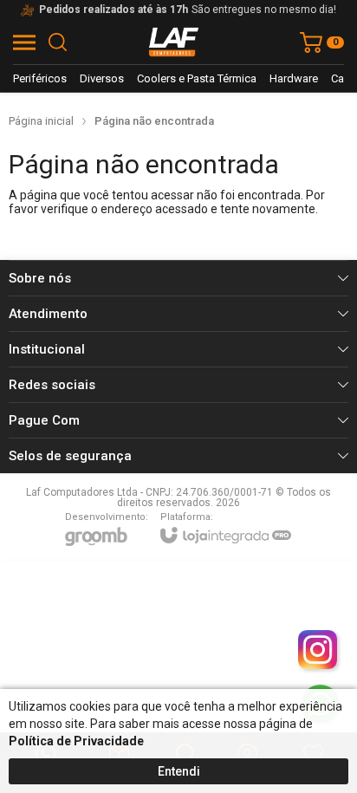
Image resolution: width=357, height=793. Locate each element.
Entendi (179, 771)
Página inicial (41, 120)
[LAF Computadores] (174, 42)
